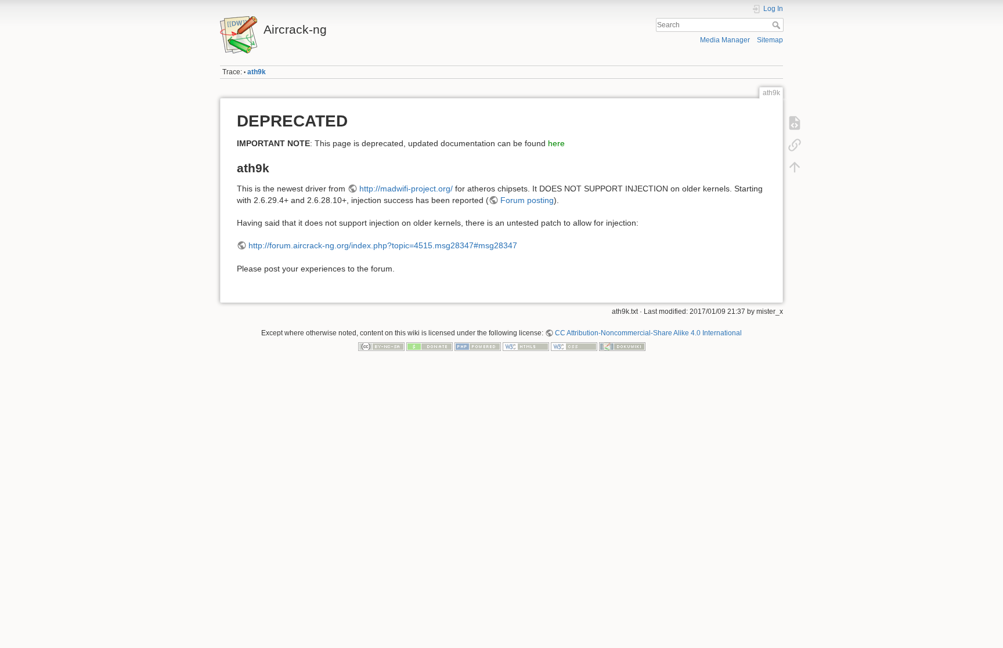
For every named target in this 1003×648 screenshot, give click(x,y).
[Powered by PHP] (477, 346)
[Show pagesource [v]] (794, 123)
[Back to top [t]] (794, 167)
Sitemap (770, 40)
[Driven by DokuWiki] (622, 346)
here (556, 143)
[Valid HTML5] (526, 346)
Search (777, 25)
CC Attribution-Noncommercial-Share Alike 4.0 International (648, 333)
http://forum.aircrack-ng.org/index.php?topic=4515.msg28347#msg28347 (382, 245)
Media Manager (725, 40)
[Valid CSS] (574, 346)
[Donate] (429, 346)
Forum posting (527, 200)
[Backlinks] (794, 145)
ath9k (256, 72)
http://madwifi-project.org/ (406, 188)
